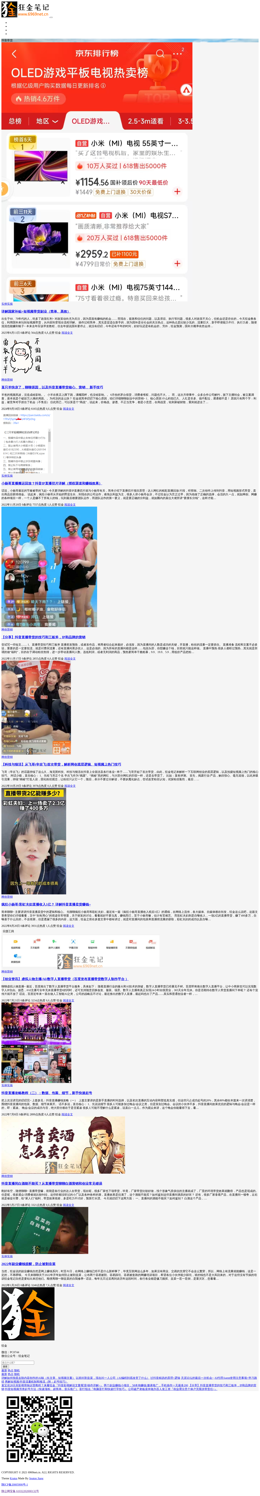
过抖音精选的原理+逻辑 (165, 1377)
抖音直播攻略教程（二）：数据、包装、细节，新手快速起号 (46, 1093)
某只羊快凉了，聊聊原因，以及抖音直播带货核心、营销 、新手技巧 (52, 387)
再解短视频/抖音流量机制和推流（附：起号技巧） (36, 1381)
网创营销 (14, 26)
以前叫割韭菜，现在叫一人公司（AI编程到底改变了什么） (113, 1377)
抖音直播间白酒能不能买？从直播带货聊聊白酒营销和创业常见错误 (51, 1183)
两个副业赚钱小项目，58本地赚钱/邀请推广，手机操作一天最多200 (146, 1385)
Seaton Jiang (36, 1478)
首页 (11, 22)
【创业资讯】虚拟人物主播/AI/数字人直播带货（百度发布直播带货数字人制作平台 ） (65, 979)
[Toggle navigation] (51, 17)
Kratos (13, 1478)
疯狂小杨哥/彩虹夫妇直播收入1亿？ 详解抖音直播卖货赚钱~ (46, 904)
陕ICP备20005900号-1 (14, 1484)
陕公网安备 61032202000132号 (20, 1491)
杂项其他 (14, 33)
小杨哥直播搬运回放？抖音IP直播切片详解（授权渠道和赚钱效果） (51, 483)
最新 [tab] (4, 1370)
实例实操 (14, 30)
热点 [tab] (10, 1370)
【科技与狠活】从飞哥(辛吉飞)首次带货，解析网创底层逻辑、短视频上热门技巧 (61, 764)
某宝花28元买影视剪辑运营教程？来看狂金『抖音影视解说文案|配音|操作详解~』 (52, 1385)
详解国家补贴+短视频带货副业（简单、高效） (36, 311)
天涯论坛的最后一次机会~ (197, 1377)
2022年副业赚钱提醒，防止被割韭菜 (28, 1264)
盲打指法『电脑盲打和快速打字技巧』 (103, 1389)
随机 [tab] (17, 1370)
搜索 (5, 1366)
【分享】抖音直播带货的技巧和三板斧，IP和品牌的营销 (43, 637)
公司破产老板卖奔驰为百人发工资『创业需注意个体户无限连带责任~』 (172, 1389)
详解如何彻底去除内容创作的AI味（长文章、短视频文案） (38, 1377)
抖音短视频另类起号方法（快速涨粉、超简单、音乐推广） (42, 1389)
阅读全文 (67, 332)
